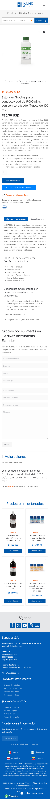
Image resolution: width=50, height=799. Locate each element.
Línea (30, 200)
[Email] (37, 625)
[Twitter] (18, 625)
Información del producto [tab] (16, 219)
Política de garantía (11, 717)
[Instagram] (31, 625)
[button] (44, 5)
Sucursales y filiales (11, 695)
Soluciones (37, 200)
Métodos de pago (10, 710)
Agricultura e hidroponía (19, 200)
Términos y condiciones (13, 688)
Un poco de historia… (12, 685)
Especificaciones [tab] (37, 219)
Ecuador (39, 758)
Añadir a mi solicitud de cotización (19, 187)
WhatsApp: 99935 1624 (11, 673)
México (15, 752)
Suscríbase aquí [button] (10, 738)
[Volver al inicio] (25, 5)
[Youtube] (24, 625)
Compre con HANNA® (12, 707)
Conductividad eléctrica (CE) (19, 202)
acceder (10, 486)
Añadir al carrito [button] (13, 551)
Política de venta (10, 714)
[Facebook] (12, 625)
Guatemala (39, 752)
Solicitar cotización (13, 181)
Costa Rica (15, 758)
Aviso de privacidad (11, 691)
